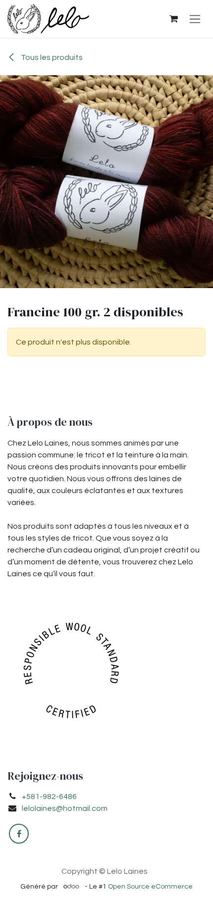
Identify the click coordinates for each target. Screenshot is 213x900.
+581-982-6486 (49, 796)
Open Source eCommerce (150, 886)
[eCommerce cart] (173, 19)
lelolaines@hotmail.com (64, 808)
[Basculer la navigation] (195, 19)
